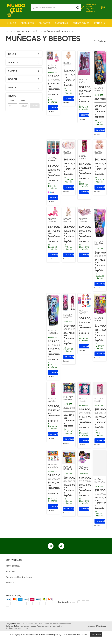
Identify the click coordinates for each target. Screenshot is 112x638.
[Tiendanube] (97, 626)
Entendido (96, 634)
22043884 (10, 571)
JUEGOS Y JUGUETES (21, 31)
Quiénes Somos (81, 23)
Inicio (13, 23)
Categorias (61, 23)
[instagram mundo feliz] (51, 546)
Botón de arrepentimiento (17, 628)
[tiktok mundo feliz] (61, 546)
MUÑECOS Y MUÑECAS (43, 31)
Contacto (44, 23)
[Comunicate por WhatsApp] (103, 8)
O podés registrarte (90, 10)
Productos (27, 23)
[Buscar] (77, 7)
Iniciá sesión (91, 5)
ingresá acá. (55, 626)
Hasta (22, 100)
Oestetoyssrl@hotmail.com (19, 577)
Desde (11, 100)
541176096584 (13, 566)
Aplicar (35, 106)
